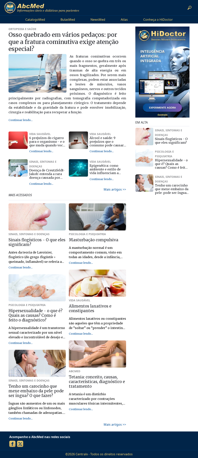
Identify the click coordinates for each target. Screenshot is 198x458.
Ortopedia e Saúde (22, 29)
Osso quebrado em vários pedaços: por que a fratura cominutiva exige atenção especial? (64, 41)
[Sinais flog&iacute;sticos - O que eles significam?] (144, 136)
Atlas (124, 19)
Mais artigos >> (115, 189)
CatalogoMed (35, 19)
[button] (189, 7)
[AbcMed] (41, 8)
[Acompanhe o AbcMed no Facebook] (12, 444)
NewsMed (97, 19)
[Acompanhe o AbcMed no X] (20, 444)
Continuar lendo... (20, 120)
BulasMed (68, 19)
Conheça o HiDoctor (158, 19)
